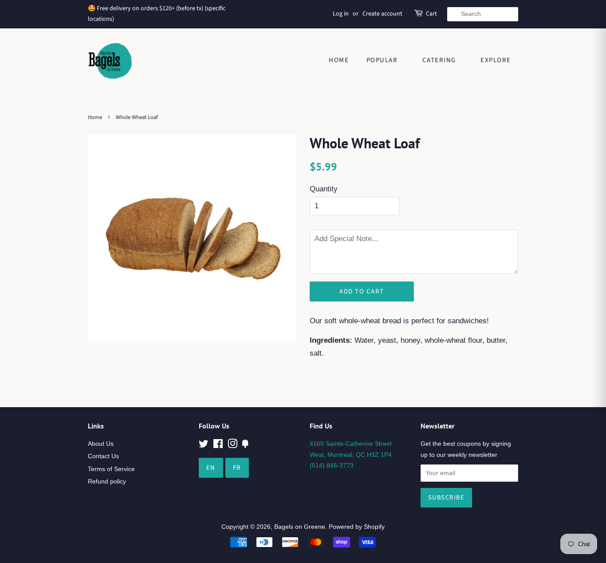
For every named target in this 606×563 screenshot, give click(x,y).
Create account (382, 13)
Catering (440, 60)
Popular (383, 60)
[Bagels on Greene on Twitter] (204, 445)
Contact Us (103, 456)
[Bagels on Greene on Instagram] (232, 445)
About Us (101, 443)
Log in (341, 13)
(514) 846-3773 (332, 465)
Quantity (324, 189)
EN (211, 467)
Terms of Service (111, 468)
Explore (496, 60)
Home (339, 60)
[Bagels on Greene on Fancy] (245, 445)
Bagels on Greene (299, 526)
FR (237, 467)
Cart (431, 13)
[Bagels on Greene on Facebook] (218, 445)
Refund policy (107, 481)
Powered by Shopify (357, 526)
